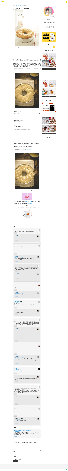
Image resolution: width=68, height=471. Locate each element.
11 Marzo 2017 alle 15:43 (17, 369)
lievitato (37, 190)
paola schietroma (18, 265)
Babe (15, 345)
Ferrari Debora (16, 229)
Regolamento (30, 203)
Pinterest (26, 201)
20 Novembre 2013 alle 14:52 (19, 329)
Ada (38, 47)
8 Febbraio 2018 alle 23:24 (18, 419)
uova (23, 220)
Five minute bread (29, 149)
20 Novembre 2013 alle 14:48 (19, 357)
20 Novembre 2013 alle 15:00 (19, 293)
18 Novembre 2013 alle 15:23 (18, 246)
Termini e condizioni (29, 467)
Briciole (33, 207)
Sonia (16, 235)
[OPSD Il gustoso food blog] (3, 2)
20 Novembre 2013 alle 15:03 (19, 257)
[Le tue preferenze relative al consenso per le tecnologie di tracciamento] (66, 469)
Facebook (30, 201)
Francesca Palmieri (17, 319)
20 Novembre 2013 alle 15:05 (19, 236)
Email (14, 454)
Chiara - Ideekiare (17, 301)
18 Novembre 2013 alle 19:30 (18, 302)
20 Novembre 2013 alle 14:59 (19, 311)
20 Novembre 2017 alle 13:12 (19, 397)
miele (22, 220)
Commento (15, 443)
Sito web (14, 456)
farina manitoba (19, 220)
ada (14, 245)
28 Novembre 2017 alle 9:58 (17, 409)
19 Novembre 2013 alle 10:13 (18, 346)
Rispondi (17, 240)
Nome (14, 451)
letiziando (15, 284)
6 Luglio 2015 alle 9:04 (19, 274)
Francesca (16, 368)
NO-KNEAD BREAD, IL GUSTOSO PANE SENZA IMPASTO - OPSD (22, 430)
